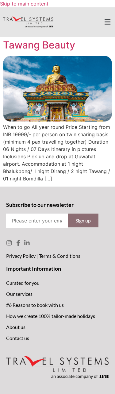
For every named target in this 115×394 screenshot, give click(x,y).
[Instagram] (9, 243)
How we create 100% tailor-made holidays (50, 316)
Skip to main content (24, 4)
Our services (19, 294)
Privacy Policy (21, 256)
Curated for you (23, 283)
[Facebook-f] (18, 243)
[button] (107, 22)
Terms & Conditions (59, 256)
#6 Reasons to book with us (35, 305)
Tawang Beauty (39, 45)
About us (15, 327)
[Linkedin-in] (27, 243)
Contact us (17, 338)
